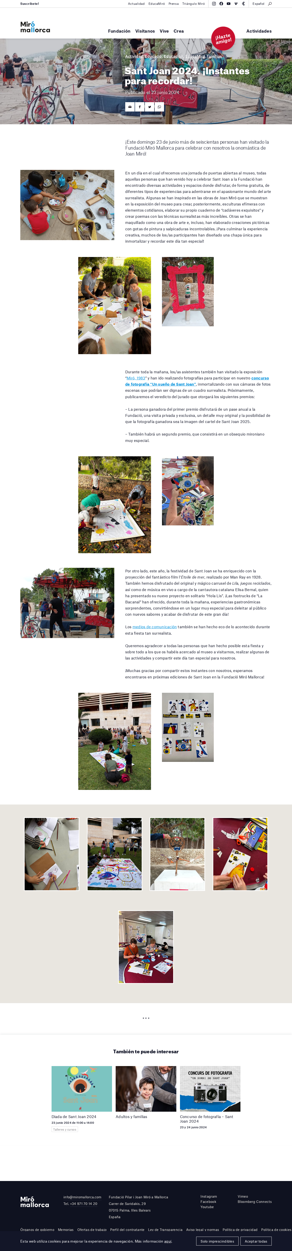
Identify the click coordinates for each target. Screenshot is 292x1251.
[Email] (130, 107)
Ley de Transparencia (165, 1230)
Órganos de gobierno (37, 1230)
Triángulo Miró (193, 3)
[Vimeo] (236, 3)
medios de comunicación (155, 626)
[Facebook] (221, 3)
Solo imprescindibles (217, 1241)
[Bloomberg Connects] (243, 3)
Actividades (259, 31)
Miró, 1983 (136, 378)
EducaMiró (157, 3)
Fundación (119, 31)
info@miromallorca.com (82, 1197)
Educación (173, 56)
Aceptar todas (256, 1241)
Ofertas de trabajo (92, 1230)
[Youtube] (228, 3)
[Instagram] (214, 3)
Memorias (66, 1230)
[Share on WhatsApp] (159, 107)
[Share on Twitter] (149, 107)
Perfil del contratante (127, 1230)
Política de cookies (276, 1230)
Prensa (174, 3)
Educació (153, 56)
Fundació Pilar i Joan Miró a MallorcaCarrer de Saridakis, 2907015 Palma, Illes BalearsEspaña (138, 1207)
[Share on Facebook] (139, 107)
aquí (168, 1241)
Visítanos (145, 31)
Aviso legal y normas (202, 1230)
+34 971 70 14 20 (83, 1204)
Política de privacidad (240, 1230)
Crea (179, 31)
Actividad (134, 56)
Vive (164, 31)
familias (214, 56)
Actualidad (136, 3)
